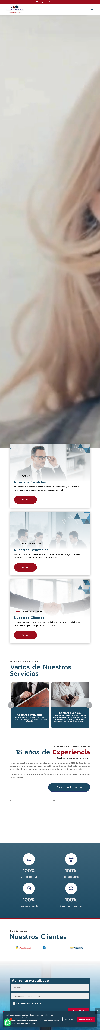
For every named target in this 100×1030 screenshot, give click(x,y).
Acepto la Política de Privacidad (29, 1003)
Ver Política (68, 1019)
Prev (11, 705)
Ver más (25, 499)
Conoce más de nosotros (69, 787)
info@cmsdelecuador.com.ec (51, 2)
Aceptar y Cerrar (85, 1019)
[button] (7, 1022)
